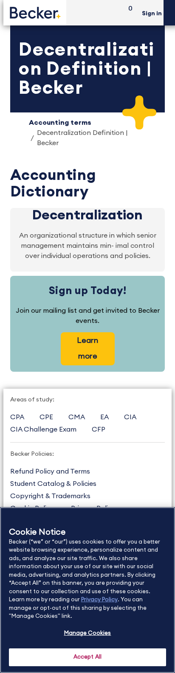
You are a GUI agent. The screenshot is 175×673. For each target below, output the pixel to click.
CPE (46, 417)
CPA (17, 417)
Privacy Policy (99, 600)
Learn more (87, 348)
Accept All (87, 657)
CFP (98, 429)
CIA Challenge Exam (43, 429)
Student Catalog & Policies (53, 483)
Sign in (152, 14)
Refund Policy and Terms (50, 471)
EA (104, 417)
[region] (87, 590)
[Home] (34, 12)
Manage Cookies (87, 633)
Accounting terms (60, 122)
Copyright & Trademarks (50, 496)
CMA (76, 417)
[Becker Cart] (127, 13)
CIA (130, 417)
